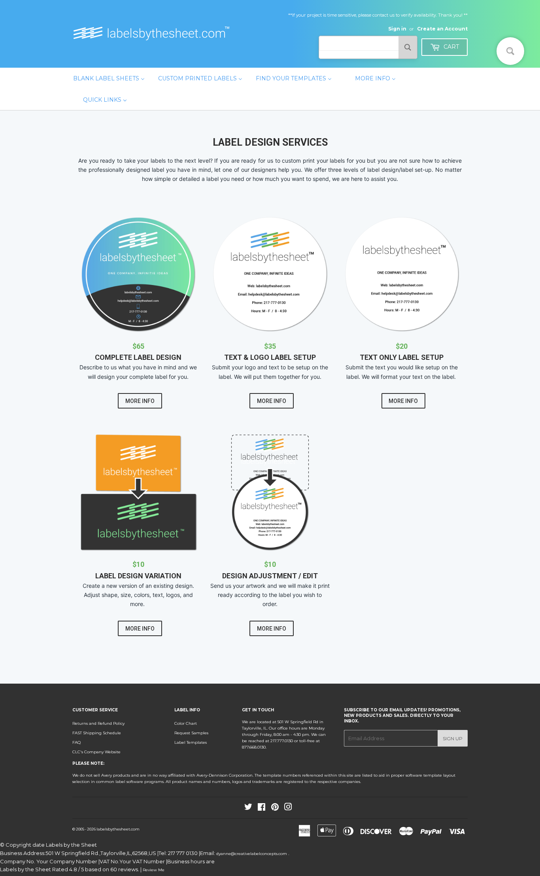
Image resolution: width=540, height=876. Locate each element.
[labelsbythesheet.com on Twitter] (248, 808)
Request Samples (191, 732)
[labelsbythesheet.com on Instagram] (288, 808)
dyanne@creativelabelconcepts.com (252, 853)
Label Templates (190, 742)
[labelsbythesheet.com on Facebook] (261, 808)
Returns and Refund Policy (98, 723)
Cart (450, 46)
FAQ (76, 742)
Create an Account (442, 29)
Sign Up (453, 738)
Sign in (397, 29)
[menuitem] (108, 78)
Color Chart (185, 723)
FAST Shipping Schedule (96, 732)
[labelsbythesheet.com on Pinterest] (275, 808)
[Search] (407, 47)
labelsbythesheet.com (118, 829)
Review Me (153, 869)
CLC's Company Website (96, 751)
